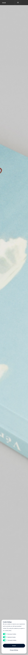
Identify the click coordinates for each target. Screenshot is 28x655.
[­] (23, 2)
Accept (14, 645)
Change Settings (14, 650)
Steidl (4, 2)
